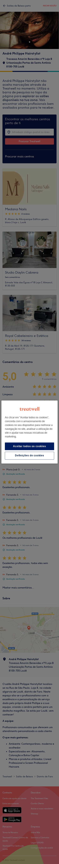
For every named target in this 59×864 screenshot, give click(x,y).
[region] (29, 432)
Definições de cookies (29, 455)
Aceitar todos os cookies (29, 446)
